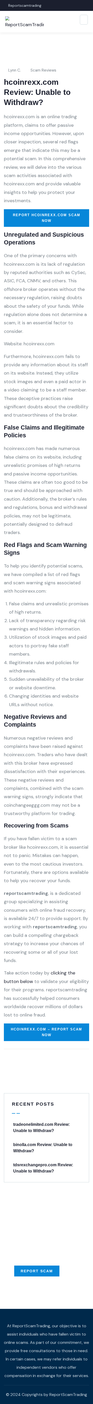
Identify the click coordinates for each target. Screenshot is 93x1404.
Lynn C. (14, 70)
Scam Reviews (43, 70)
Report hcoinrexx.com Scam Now (46, 218)
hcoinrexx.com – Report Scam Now (46, 1032)
